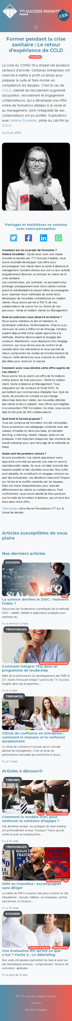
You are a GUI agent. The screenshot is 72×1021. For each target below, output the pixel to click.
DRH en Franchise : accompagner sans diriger (31, 886)
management (60, 730)
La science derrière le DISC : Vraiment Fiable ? (35, 601)
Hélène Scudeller (23, 120)
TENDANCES (14, 696)
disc (65, 596)
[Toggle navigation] (36, 27)
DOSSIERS (13, 562)
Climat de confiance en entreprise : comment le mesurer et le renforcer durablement (33, 737)
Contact (36, 1003)
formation (35, 57)
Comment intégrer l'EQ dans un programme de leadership (30, 668)
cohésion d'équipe (57, 814)
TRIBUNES (13, 780)
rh (66, 880)
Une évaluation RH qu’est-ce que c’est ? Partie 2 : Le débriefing (31, 953)
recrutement (54, 880)
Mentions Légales (36, 1009)
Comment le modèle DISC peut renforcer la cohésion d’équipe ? (30, 819)
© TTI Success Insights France (36, 996)
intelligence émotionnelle (53, 663)
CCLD (6, 90)
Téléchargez (10, 508)
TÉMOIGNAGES (16, 629)
